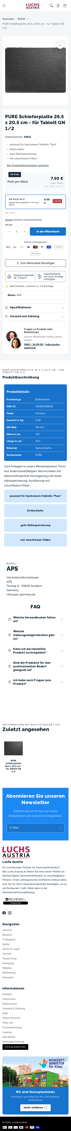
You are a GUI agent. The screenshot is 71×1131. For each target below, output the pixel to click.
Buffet (21, 19)
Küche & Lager (11, 949)
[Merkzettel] (58, 6)
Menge (9, 225)
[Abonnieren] (60, 827)
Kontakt (7, 994)
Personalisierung (12, 1027)
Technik (6, 953)
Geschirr (7, 930)
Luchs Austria (19, 1122)
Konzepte (8, 977)
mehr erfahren (33, 1107)
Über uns (7, 1022)
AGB (4, 1013)
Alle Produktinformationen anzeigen (28, 165)
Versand (9, 220)
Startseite (8, 19)
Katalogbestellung (13, 1041)
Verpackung (9, 958)
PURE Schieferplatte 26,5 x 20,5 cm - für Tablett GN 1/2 (33, 26)
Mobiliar (7, 968)
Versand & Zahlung (13, 1008)
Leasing (7, 1032)
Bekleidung (9, 972)
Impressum (9, 999)
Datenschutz (9, 1003)
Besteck (7, 934)
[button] (4, 5)
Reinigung (8, 963)
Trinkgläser (9, 939)
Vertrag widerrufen (15, 1047)
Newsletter (9, 1037)
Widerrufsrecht (11, 1018)
